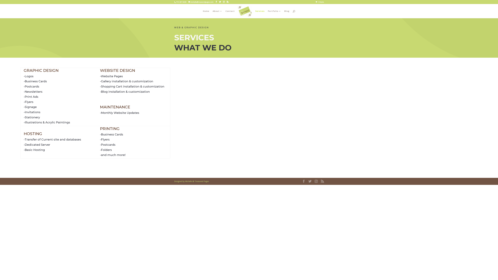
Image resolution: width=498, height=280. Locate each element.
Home (206, 11)
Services (260, 11)
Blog (286, 11)
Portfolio (273, 11)
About (216, 11)
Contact (230, 11)
